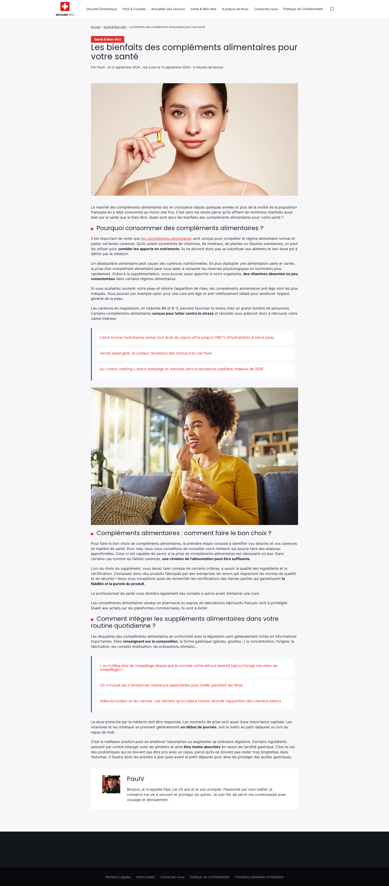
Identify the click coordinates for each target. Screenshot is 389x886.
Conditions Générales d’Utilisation (259, 877)
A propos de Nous (235, 9)
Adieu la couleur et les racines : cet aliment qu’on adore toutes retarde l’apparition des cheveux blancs (190, 701)
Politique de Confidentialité (303, 9)
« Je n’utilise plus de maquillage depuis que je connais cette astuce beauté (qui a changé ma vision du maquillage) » (189, 667)
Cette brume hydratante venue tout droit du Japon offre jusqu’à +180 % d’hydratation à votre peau (187, 337)
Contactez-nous (266, 9)
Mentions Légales (118, 877)
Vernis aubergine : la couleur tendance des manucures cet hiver (156, 353)
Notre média (146, 877)
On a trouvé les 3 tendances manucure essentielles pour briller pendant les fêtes (171, 685)
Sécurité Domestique (101, 9)
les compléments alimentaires (166, 238)
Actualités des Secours (168, 9)
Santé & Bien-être (203, 9)
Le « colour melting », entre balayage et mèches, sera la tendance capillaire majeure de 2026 (181, 369)
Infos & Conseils (134, 9)
